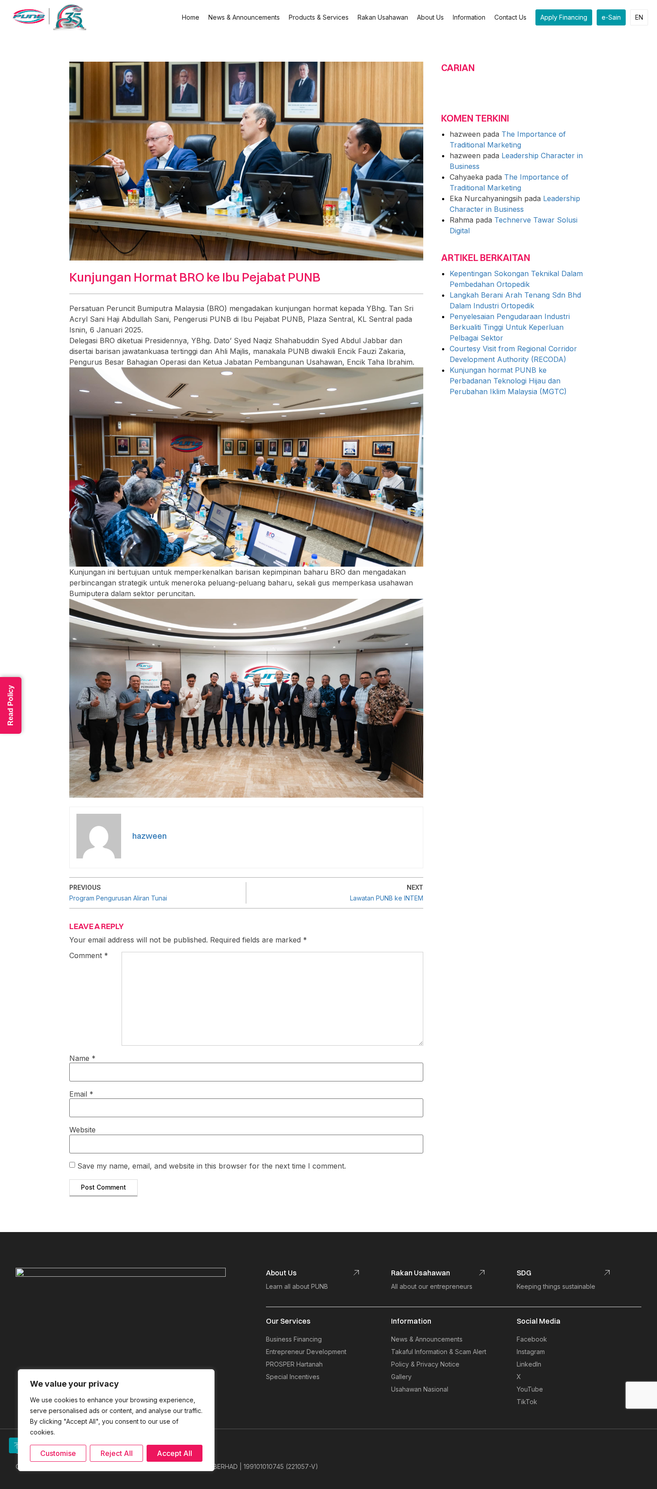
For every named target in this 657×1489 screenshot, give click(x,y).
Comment (88, 956)
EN (639, 17)
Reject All (117, 1453)
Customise (58, 1453)
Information (469, 17)
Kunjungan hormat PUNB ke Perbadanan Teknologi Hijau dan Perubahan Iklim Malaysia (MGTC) (508, 381)
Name (82, 1058)
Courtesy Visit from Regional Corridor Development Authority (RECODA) (513, 354)
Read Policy (10, 705)
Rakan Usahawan (383, 17)
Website (82, 1129)
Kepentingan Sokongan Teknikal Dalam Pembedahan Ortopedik (516, 279)
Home (190, 17)
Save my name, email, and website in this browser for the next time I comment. (211, 1165)
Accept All (174, 1453)
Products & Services (319, 17)
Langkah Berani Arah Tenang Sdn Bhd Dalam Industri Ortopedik (515, 300)
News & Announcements (244, 17)
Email (81, 1094)
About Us (430, 17)
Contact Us (510, 17)
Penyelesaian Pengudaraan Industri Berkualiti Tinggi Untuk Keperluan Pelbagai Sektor (510, 327)
